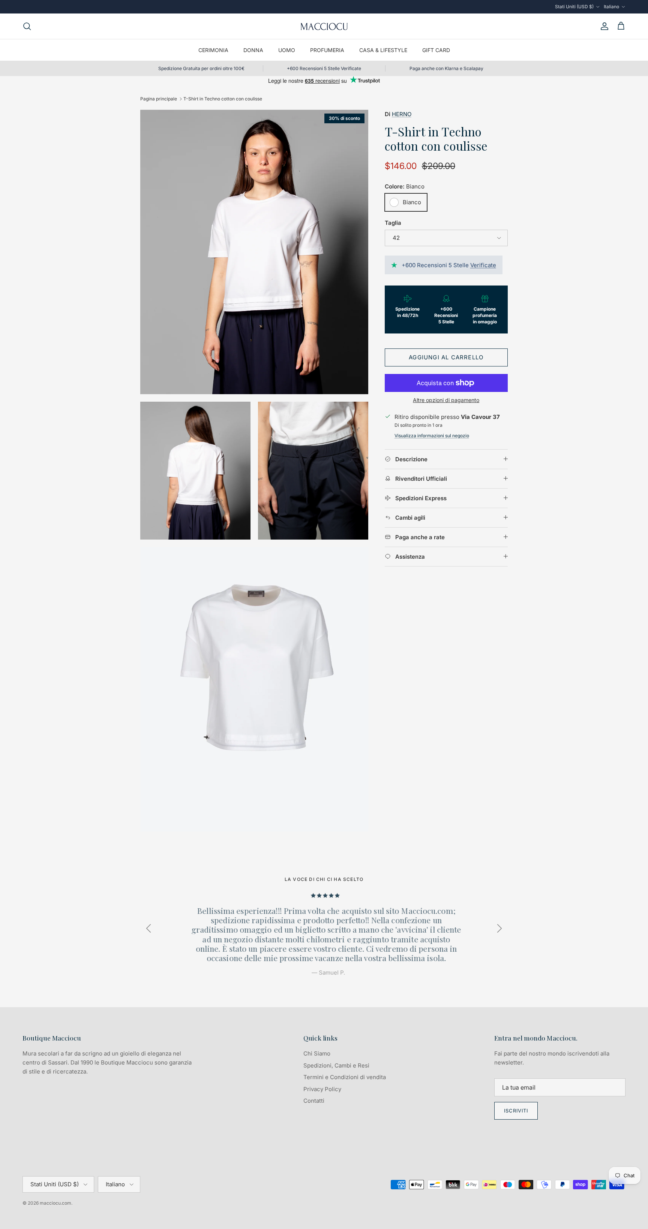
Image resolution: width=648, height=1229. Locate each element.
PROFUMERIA (327, 50)
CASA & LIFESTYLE (383, 50)
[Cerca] (27, 26)
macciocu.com (55, 1203)
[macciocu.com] (324, 26)
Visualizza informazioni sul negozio (431, 435)
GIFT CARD (436, 50)
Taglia (393, 222)
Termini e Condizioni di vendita (344, 1077)
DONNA (253, 50)
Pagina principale (158, 99)
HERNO (401, 114)
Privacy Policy (322, 1089)
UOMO (286, 50)
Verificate (483, 265)
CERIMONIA (213, 50)
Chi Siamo (316, 1053)
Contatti (313, 1100)
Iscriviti (516, 1111)
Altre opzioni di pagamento (446, 400)
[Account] (603, 26)
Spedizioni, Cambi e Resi (336, 1065)
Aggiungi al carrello (446, 357)
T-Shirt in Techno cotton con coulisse (222, 99)
